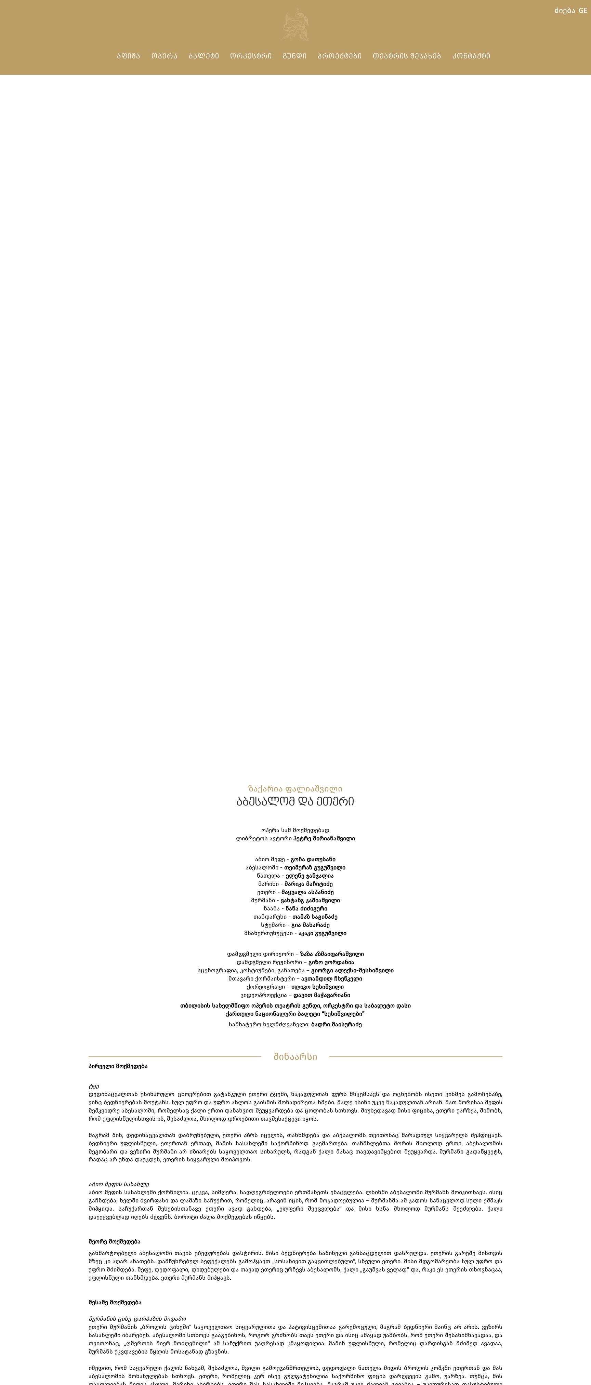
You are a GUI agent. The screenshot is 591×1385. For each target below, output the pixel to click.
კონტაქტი (471, 56)
